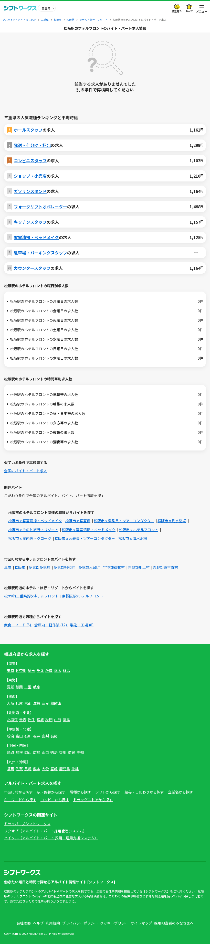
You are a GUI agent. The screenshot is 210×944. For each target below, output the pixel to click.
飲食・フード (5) (18, 624)
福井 (36, 735)
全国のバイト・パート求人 (25, 470)
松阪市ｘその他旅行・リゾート (33, 529)
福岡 (10, 768)
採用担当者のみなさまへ (174, 923)
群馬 (66, 670)
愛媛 (71, 752)
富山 (19, 735)
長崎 (28, 768)
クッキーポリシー (114, 923)
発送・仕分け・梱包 (32, 145)
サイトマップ (141, 923)
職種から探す (80, 792)
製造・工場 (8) (81, 624)
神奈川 (21, 670)
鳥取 (10, 752)
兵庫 (19, 703)
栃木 (57, 670)
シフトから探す (107, 792)
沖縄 (75, 768)
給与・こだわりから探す (144, 792)
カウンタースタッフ (32, 268)
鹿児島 (64, 768)
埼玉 (31, 670)
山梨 (45, 735)
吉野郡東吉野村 (165, 567)
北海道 (12, 719)
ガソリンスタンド (30, 191)
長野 (54, 735)
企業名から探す (180, 792)
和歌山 (55, 703)
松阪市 (20, 567)
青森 (22, 719)
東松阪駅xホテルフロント (82, 595)
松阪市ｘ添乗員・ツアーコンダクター (124, 520)
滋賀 (36, 703)
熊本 (36, 768)
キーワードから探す (20, 799)
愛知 (10, 686)
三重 (28, 686)
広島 (36, 752)
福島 (66, 719)
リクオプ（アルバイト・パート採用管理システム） (45, 830)
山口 (45, 752)
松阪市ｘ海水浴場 (172, 520)
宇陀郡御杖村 (114, 567)
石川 (28, 735)
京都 (28, 703)
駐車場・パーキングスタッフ (40, 253)
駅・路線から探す (51, 792)
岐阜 (36, 686)
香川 (62, 752)
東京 (10, 670)
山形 (57, 719)
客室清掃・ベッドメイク (36, 237)
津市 (7, 567)
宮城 (40, 719)
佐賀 (19, 768)
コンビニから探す (54, 799)
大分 (45, 768)
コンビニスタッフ (30, 160)
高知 (80, 752)
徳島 (54, 752)
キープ (189, 11)
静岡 (19, 686)
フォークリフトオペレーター (40, 206)
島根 (19, 752)
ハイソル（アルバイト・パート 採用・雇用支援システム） (51, 837)
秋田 (48, 719)
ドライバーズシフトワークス (27, 823)
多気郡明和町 (64, 567)
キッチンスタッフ (30, 222)
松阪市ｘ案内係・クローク (29, 538)
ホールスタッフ (28, 130)
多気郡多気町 (39, 567)
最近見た (177, 11)
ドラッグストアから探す (93, 799)
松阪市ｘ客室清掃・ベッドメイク (35, 520)
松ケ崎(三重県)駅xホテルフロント (31, 595)
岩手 (31, 719)
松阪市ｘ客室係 (77, 520)
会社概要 (23, 923)
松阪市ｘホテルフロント (138, 529)
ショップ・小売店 (30, 176)
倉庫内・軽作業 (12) (51, 624)
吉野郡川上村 (139, 567)
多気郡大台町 (89, 567)
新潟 (10, 735)
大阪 (10, 703)
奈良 (45, 703)
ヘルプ (38, 923)
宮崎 (54, 768)
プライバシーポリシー (80, 923)
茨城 (48, 670)
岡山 (28, 752)
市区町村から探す (18, 792)
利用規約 (53, 923)
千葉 (40, 670)
